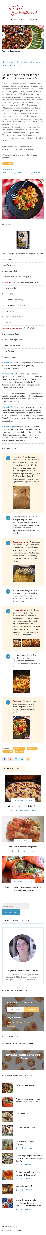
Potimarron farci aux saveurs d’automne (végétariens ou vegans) (23, 889)
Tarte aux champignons (11, 51)
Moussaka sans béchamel (26, 1186)
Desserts (27, 1022)
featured (8, 164)
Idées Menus (7, 1230)
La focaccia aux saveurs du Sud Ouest (23, 806)
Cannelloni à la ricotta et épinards (23, 846)
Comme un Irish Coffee (25, 1127)
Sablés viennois (22, 1113)
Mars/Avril (19, 748)
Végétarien (11, 1025)
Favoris (36, 62)
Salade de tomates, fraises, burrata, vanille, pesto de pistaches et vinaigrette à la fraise (29, 1203)
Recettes (8, 751)
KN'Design (14, 1226)
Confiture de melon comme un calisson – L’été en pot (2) (28, 1173)
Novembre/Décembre (23, 800)
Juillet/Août (23, 840)
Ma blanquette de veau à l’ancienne (26, 1143)
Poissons (32, 748)
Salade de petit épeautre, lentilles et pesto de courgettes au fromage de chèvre (30, 1158)
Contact (19, 1230)
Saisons (19, 751)
